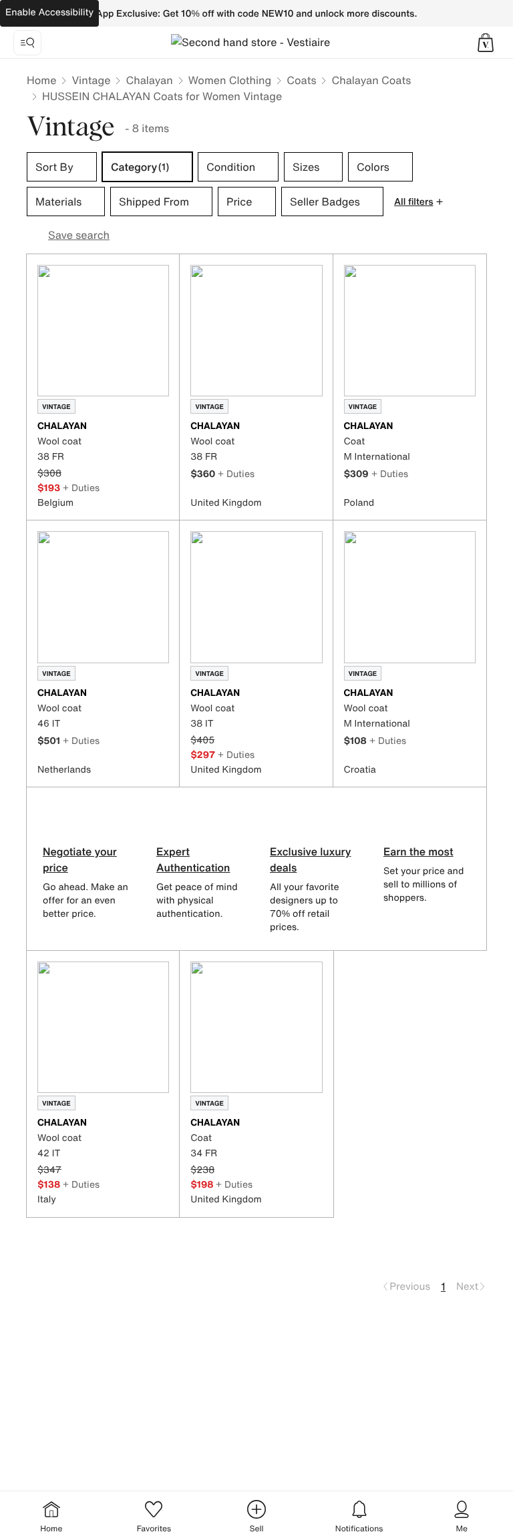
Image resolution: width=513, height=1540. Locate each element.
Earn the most (418, 851)
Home (41, 80)
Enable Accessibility (49, 12)
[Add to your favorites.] (161, 427)
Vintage (90, 80)
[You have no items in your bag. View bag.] (485, 42)
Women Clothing (230, 80)
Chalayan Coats (371, 80)
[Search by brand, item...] (27, 42)
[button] (485, 42)
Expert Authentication (193, 859)
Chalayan (149, 80)
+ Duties (81, 487)
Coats (301, 80)
